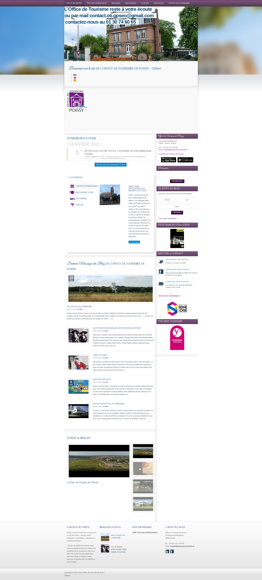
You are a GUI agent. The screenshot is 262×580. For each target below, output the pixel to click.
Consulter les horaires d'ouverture (171, 154)
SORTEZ (145, 3)
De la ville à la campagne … (110, 288)
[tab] (82, 186)
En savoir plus (134, 242)
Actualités (79, 309)
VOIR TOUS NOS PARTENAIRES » (145, 533)
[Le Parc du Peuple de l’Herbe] (99, 463)
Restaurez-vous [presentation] (84, 192)
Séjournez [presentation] (81, 199)
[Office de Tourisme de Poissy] (77, 111)
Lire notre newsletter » (168, 218)
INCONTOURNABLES (97, 3)
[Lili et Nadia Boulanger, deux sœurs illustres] (105, 548)
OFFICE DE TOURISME (179, 3)
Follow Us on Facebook (172, 551)
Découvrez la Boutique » (169, 296)
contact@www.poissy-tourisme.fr (176, 150)
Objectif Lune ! (79, 363)
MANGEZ (116, 3)
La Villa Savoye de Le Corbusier (79, 411)
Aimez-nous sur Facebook (177, 273)
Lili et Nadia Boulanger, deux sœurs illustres (79, 335)
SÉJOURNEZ (130, 3)
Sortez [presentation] (79, 205)
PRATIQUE (159, 3)
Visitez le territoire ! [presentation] (87, 186)
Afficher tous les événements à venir (110, 165)
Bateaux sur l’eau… (79, 387)
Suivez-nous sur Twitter (177, 262)
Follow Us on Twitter (167, 551)
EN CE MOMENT (74, 3)
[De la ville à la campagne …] (105, 536)
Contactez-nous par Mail (177, 285)
